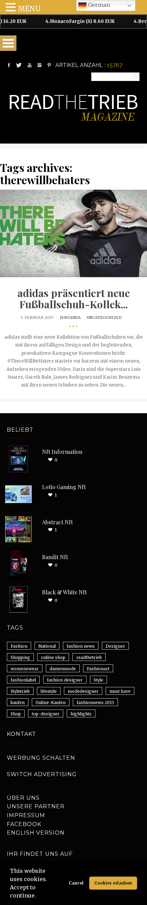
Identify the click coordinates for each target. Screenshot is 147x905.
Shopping (20, 657)
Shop (16, 713)
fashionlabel (23, 680)
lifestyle (49, 691)
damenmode (63, 668)
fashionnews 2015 (95, 702)
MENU (29, 8)
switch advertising (42, 774)
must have (120, 691)
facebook (24, 824)
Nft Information (62, 451)
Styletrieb (20, 691)
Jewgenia (70, 317)
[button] (38, 896)
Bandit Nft (55, 556)
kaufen (18, 702)
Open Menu (8, 43)
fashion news (81, 646)
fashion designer (65, 680)
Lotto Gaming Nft (64, 486)
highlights (81, 713)
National (47, 646)
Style (98, 680)
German (98, 4)
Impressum (26, 815)
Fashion (19, 646)
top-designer (45, 713)
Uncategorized (104, 317)
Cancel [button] (76, 883)
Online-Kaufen (51, 702)
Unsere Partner (36, 806)
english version (36, 832)
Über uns (23, 798)
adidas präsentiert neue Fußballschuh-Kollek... (73, 298)
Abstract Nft (57, 522)
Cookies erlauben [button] (113, 883)
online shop (53, 657)
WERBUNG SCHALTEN (41, 758)
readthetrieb (89, 657)
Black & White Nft (64, 592)
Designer (115, 646)
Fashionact (98, 668)
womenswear (25, 668)
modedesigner (83, 691)
